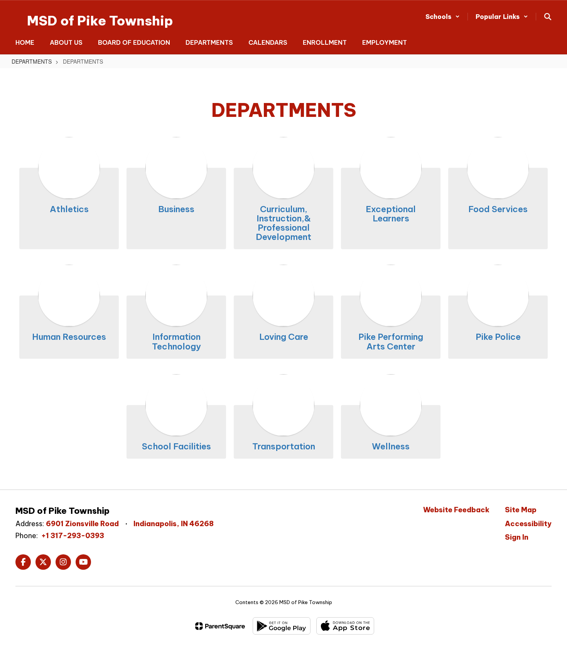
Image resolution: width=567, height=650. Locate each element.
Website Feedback (456, 509)
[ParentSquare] (220, 626)
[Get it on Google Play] (281, 626)
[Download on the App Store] (345, 626)
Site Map (521, 509)
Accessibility (528, 523)
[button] (442, 16)
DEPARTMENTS (32, 61)
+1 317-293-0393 (72, 535)
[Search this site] (548, 16)
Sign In (516, 537)
